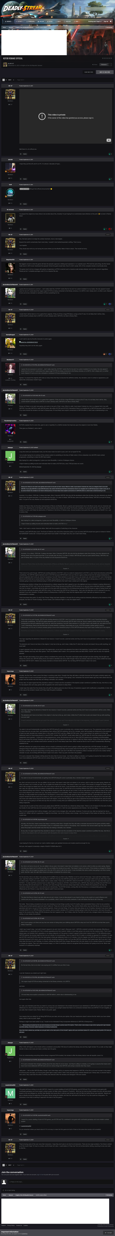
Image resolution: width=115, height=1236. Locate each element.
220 (11, 104)
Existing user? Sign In (94, 21)
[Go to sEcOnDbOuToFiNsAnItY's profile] (10, 293)
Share (95, 64)
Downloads (31, 21)
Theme (3, 1225)
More (77, 21)
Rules (59, 21)
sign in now (40, 1174)
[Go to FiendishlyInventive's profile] (10, 429)
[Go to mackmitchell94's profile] (10, 1093)
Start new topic (88, 72)
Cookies (26, 1225)
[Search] (112, 9)
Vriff (10, 184)
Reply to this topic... (17, 1182)
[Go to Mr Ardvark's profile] (10, 218)
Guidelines (24, 1233)
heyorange (10, 671)
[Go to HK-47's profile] (5, 65)
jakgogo (10, 447)
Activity (19, 21)
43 (11, 228)
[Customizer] (111, 21)
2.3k (11, 353)
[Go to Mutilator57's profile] (10, 368)
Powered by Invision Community (105, 1226)
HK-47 (12, 63)
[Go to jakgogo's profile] (10, 456)
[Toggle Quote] (22, 365)
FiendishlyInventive (10, 420)
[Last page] (13, 80)
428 (11, 278)
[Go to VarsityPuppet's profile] (10, 343)
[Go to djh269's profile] (10, 168)
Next (9, 80)
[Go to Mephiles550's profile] (10, 268)
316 (11, 378)
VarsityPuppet (10, 334)
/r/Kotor (68, 21)
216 (11, 303)
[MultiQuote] (20, 154)
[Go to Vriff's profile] (10, 193)
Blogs (50, 21)
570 (11, 178)
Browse (9, 21)
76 (11, 1103)
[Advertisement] (34, 42)
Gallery (41, 21)
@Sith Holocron (24, 189)
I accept (109, 1232)
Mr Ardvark (10, 209)
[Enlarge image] (28, 342)
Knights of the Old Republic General (31, 65)
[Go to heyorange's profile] (10, 679)
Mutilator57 (10, 359)
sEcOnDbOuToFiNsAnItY (10, 284)
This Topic (105, 9)
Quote (25, 154)
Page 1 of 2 (20, 80)
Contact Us (19, 1225)
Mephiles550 (10, 259)
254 (11, 203)
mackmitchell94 (10, 1085)
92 (11, 690)
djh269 (10, 159)
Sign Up (106, 21)
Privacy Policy (11, 1225)
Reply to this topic (105, 72)
